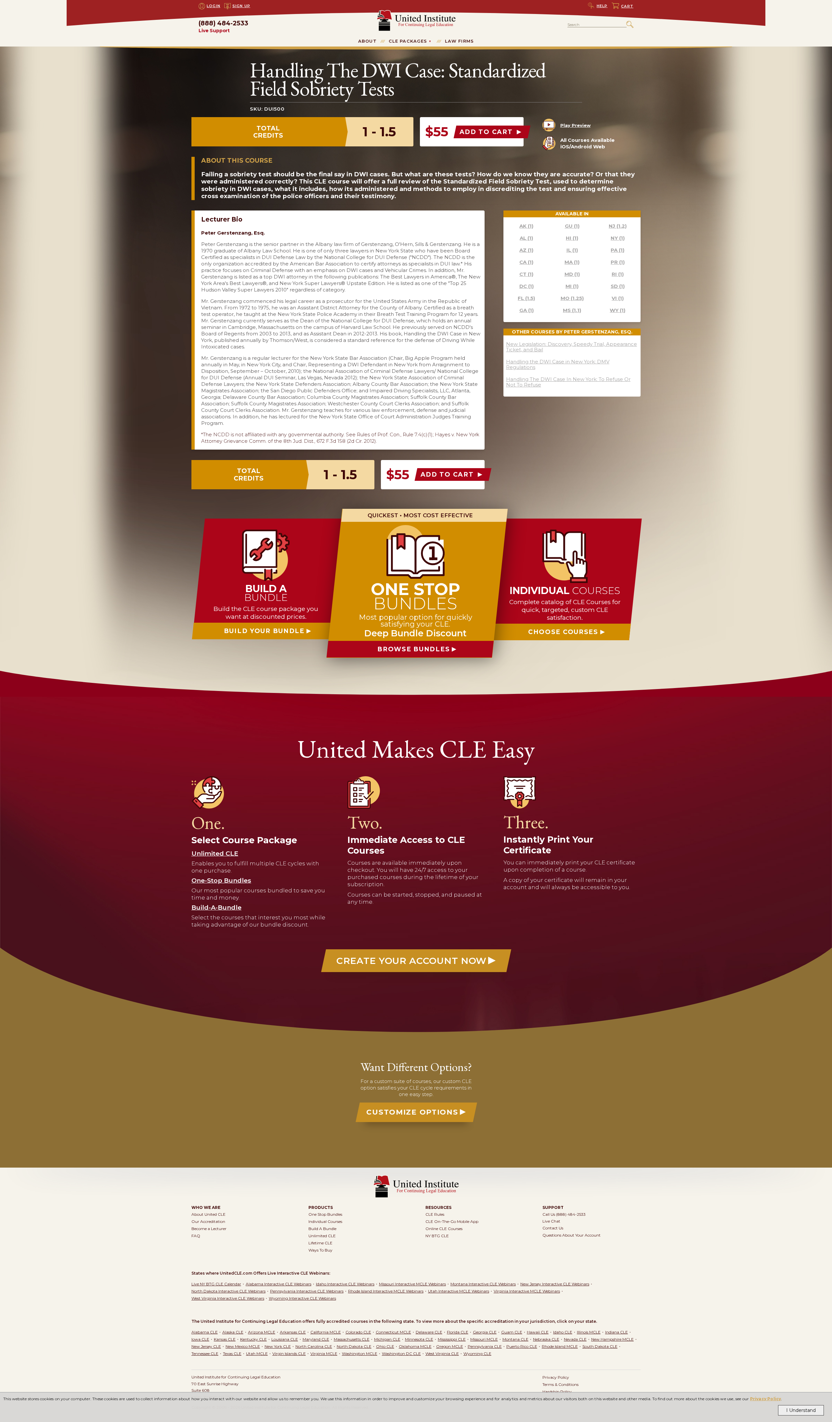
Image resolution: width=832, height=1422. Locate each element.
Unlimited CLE (322, 1235)
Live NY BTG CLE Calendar (216, 1283)
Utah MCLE (257, 1353)
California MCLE (325, 1332)
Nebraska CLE (546, 1339)
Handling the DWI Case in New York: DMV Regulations (557, 364)
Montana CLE (515, 1339)
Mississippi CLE (452, 1339)
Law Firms (459, 41)
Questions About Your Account (571, 1235)
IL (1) (572, 250)
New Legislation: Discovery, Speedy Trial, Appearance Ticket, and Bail (571, 347)
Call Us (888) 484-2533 (564, 1214)
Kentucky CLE (253, 1339)
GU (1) (572, 226)
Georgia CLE (485, 1332)
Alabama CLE (204, 1332)
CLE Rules (434, 1214)
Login (213, 6)
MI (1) (572, 286)
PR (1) (618, 262)
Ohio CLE (385, 1346)
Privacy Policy (765, 1398)
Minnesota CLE (419, 1339)
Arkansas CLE (293, 1332)
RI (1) (618, 274)
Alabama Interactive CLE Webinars (278, 1283)
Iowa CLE (200, 1339)
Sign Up (241, 6)
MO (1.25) (572, 298)
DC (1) (526, 286)
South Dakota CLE (600, 1346)
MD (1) (572, 274)
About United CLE (208, 1214)
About (367, 41)
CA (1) (526, 262)
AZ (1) (526, 250)
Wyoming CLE (477, 1353)
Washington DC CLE (401, 1353)
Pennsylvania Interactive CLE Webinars (307, 1291)
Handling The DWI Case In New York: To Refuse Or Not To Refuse (568, 382)
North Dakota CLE (354, 1346)
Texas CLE (232, 1353)
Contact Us (552, 1228)
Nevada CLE (575, 1339)
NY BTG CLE (437, 1235)
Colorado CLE (358, 1332)
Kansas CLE (225, 1339)
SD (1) (618, 286)
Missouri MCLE (484, 1339)
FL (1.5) (526, 298)
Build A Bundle (322, 1228)
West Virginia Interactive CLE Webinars (227, 1298)
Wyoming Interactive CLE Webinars (302, 1298)
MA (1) (572, 262)
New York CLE (278, 1346)
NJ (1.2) (618, 226)
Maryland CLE (316, 1339)
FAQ (195, 1235)
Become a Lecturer (209, 1228)
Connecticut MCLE (393, 1332)
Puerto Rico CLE (521, 1346)
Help (602, 6)
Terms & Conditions (560, 1384)
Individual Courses (325, 1221)
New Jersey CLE (206, 1346)
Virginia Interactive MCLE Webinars (527, 1291)
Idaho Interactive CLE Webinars (345, 1283)
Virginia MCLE (323, 1353)
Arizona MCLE (261, 1332)
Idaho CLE (562, 1332)
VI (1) (618, 298)
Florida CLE (457, 1332)
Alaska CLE (232, 1332)
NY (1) (618, 238)
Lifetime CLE (320, 1242)
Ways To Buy (320, 1250)
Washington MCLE (359, 1353)
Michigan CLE (387, 1339)
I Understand (801, 1410)
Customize (412, 1112)
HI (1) (572, 238)
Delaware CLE (429, 1332)
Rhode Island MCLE (560, 1346)
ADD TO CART (487, 132)
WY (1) (617, 310)
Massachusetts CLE (352, 1339)
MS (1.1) (572, 310)
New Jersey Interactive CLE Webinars (554, 1283)
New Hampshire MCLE (612, 1339)
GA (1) (526, 310)
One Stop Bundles (325, 1214)
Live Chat (551, 1221)
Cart (627, 6)
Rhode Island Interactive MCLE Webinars (385, 1291)
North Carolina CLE (313, 1346)
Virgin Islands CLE (289, 1353)
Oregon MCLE (449, 1346)
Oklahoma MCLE (415, 1346)
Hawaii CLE (538, 1332)
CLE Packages (408, 41)
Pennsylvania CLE (485, 1346)
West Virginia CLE (442, 1353)
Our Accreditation (208, 1221)
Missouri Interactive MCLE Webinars (412, 1283)
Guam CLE (511, 1332)
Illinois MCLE (589, 1332)
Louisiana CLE (284, 1339)
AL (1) (526, 238)
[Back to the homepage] (416, 12)
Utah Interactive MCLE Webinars (458, 1291)
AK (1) (526, 226)
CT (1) (526, 274)
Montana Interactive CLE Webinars (483, 1283)
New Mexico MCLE (243, 1346)
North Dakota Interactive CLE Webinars (228, 1291)
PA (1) (617, 250)
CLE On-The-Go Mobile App (451, 1221)
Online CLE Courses (443, 1228)
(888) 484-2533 (223, 27)
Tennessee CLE (204, 1353)
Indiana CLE (616, 1332)
